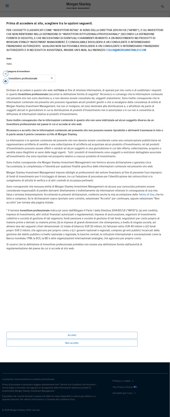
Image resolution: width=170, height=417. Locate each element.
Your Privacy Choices (123, 387)
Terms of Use (146, 194)
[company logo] (79, 6)
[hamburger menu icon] (7, 5)
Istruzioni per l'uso (122, 393)
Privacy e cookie (121, 380)
